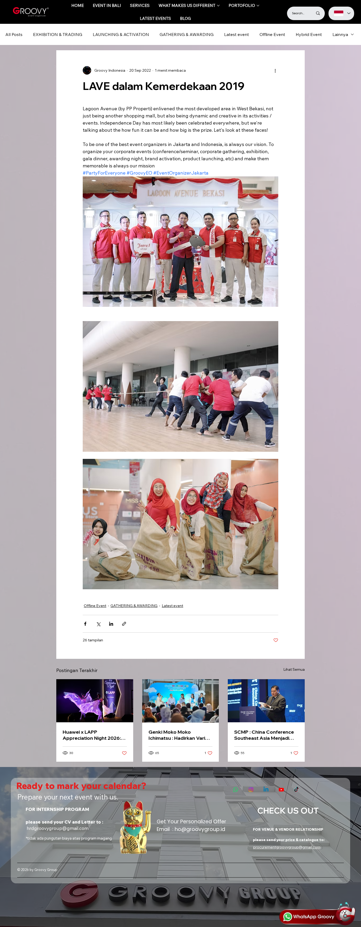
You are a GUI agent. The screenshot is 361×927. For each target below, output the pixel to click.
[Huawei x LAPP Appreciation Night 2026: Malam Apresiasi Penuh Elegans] (94, 700)
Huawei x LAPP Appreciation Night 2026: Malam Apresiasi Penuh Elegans (92, 735)
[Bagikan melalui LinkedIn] (111, 623)
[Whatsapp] (236, 790)
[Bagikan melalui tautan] (124, 623)
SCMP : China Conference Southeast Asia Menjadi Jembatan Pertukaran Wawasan (264, 735)
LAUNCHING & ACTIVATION (121, 34)
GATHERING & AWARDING (187, 34)
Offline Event (272, 34)
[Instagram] (251, 790)
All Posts (13, 34)
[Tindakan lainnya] (275, 70)
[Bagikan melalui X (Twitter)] (98, 623)
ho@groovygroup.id (200, 829)
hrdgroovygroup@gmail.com (58, 828)
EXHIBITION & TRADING (57, 34)
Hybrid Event (309, 34)
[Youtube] (281, 790)
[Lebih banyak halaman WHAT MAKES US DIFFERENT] (218, 5)
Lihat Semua (294, 669)
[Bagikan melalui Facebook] (85, 623)
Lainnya (340, 34)
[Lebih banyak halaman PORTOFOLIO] (258, 5)
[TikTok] (296, 790)
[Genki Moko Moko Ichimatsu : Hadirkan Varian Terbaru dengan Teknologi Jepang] (180, 701)
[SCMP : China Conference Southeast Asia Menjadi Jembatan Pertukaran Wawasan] (266, 700)
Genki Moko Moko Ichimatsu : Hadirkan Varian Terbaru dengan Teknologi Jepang (180, 735)
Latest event (236, 34)
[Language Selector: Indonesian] (341, 13)
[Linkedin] (266, 790)
